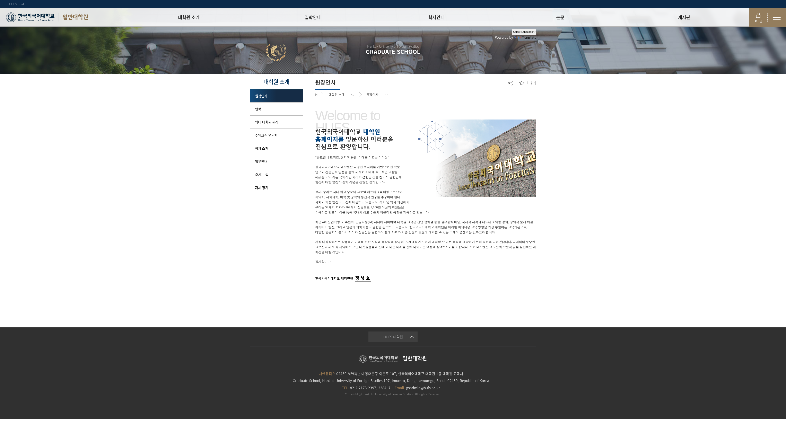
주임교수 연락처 (266, 135)
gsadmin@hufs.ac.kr (423, 387)
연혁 (258, 109)
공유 (510, 83)
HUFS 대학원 (393, 336)
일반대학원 (75, 17)
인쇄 (533, 83)
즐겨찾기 (522, 83)
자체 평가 (261, 187)
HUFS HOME (17, 4)
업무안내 (261, 161)
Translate (529, 37)
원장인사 (261, 95)
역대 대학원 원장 (266, 122)
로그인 (758, 21)
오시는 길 (261, 174)
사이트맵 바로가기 (777, 17)
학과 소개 (261, 148)
